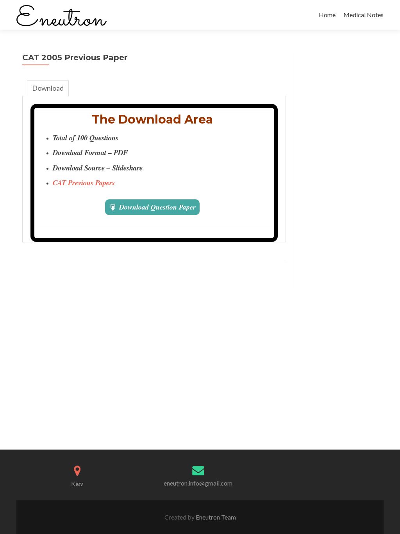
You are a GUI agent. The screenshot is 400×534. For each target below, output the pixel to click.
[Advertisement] (338, 170)
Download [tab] (48, 88)
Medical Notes (363, 14)
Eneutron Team (215, 517)
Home (327, 14)
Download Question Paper (157, 207)
